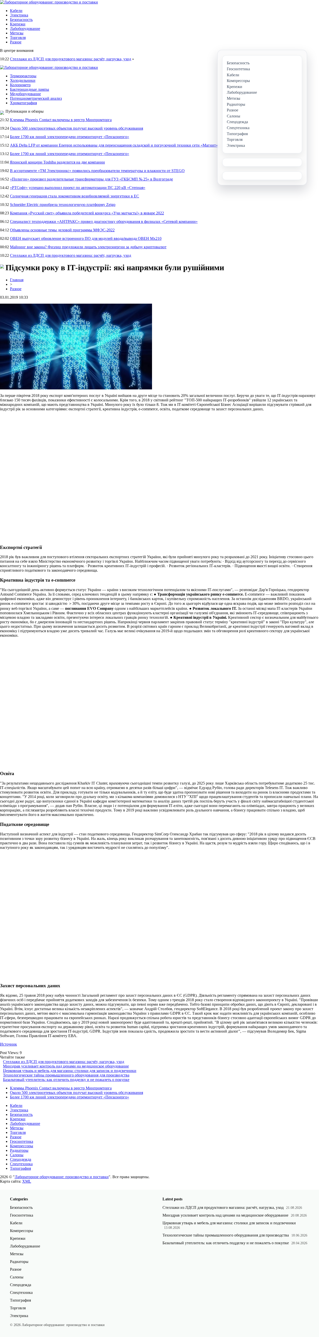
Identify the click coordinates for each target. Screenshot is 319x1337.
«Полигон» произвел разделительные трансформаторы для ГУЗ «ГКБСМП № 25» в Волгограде (91, 179)
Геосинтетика (21, 1141)
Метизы (16, 33)
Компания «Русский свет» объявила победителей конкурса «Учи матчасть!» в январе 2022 (87, 213)
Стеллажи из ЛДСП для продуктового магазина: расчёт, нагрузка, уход (70, 59)
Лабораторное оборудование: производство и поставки (62, 1177)
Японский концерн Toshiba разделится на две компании (57, 162)
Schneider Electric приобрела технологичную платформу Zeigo (62, 204)
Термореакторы (23, 76)
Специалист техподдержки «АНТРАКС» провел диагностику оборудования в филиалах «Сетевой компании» (104, 221)
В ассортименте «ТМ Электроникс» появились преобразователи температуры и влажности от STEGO (97, 171)
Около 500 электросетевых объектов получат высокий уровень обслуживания (76, 128)
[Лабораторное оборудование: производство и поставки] (49, 2)
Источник (8, 1044)
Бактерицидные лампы (29, 89)
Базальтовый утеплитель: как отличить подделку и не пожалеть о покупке (66, 1079)
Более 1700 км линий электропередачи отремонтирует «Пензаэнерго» (69, 137)
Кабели (16, 10)
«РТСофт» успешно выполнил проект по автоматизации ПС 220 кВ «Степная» (77, 187)
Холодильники (22, 80)
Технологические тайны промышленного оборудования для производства (66, 1075)
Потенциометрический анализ (36, 98)
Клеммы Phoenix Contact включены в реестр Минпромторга (61, 120)
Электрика (19, 15)
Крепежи (17, 24)
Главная (16, 280)
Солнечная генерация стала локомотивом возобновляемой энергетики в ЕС (74, 196)
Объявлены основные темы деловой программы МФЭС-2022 (62, 230)
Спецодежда (20, 1159)
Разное (15, 42)
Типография (20, 1168)
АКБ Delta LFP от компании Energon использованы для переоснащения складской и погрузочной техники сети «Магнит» (114, 145)
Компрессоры (21, 1146)
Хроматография (23, 103)
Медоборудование (25, 94)
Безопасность (21, 19)
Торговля (18, 37)
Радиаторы (19, 1150)
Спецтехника (21, 1164)
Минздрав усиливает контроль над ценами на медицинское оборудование (66, 1066)
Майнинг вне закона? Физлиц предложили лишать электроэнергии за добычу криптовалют (88, 247)
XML (26, 1181)
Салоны (16, 1155)
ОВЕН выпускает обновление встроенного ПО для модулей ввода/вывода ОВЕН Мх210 (85, 238)
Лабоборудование (25, 28)
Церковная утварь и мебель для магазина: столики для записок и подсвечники (69, 1071)
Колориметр (20, 85)
